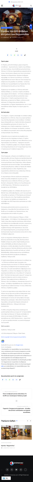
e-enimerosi (5, 37)
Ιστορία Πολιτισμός (6, 442)
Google (18, 345)
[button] (27, 420)
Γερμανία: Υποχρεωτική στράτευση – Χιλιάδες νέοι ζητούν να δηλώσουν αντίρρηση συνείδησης (16, 410)
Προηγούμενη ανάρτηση (11, 391)
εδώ (2, 366)
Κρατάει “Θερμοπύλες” (8, 445)
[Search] (31, 5)
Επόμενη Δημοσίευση (22, 406)
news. (21, 345)
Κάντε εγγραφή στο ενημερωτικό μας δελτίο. (13, 337)
